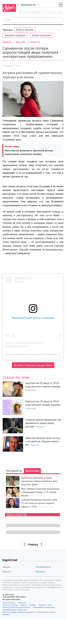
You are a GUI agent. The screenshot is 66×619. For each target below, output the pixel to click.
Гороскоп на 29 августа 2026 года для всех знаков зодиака (42, 403)
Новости (35, 42)
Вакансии (6, 614)
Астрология (30, 390)
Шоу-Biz (20, 42)
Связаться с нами (45, 605)
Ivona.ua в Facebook (10, 605)
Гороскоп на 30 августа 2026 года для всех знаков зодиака (42, 384)
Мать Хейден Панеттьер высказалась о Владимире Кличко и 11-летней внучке (40, 492)
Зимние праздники (41, 35)
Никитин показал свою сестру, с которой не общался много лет (42, 441)
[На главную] (40, 12)
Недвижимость (43, 566)
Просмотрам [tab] (32, 470)
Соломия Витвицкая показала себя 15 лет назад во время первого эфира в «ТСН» (39, 503)
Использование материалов (44, 607)
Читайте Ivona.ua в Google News (33, 365)
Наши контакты (9, 602)
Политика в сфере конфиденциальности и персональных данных (29, 612)
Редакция (21, 602)
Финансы (40, 571)
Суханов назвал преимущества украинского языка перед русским (43, 423)
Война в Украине (25, 29)
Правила (32, 605)
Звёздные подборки (15, 35)
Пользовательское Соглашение (15, 609)
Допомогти (28, 5)
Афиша (6, 566)
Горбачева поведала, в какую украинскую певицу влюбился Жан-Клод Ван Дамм (39, 481)
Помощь (23, 605)
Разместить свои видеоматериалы (16, 607)
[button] (33, 544)
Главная (7, 42)
